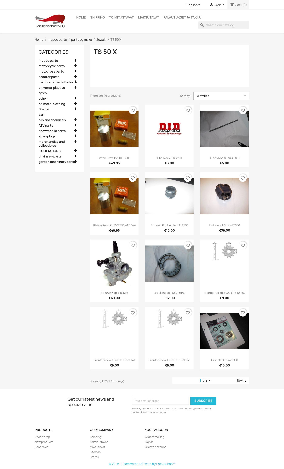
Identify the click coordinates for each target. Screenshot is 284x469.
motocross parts (51, 71)
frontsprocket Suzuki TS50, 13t (169, 360)
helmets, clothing (52, 104)
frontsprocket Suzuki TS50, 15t (224, 293)
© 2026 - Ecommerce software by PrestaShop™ (142, 464)
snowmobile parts (52, 131)
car (41, 115)
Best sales (41, 447)
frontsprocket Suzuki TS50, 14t (114, 360)
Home (81, 17)
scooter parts (49, 77)
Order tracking (154, 437)
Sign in (149, 442)
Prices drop (42, 437)
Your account (157, 430)
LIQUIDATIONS (50, 151)
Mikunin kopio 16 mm (114, 293)
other (43, 99)
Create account (155, 447)
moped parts (48, 61)
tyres (43, 93)
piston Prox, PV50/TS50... (114, 158)
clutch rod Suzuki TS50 (224, 158)
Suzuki (44, 109)
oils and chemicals (52, 120)
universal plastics (52, 88)
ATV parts (46, 126)
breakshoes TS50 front (169, 293)
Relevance (221, 96)
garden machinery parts (57, 162)
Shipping (97, 17)
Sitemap (95, 452)
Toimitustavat (121, 17)
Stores (94, 457)
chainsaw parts (50, 156)
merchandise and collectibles (52, 144)
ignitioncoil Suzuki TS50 (224, 225)
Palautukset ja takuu (182, 17)
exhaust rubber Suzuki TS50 (170, 225)
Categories (53, 52)
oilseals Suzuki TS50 (224, 360)
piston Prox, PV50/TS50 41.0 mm (114, 225)
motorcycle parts (52, 66)
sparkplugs (47, 136)
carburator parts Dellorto (58, 82)
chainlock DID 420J (169, 158)
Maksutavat (148, 17)
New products (44, 442)
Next (242, 380)
